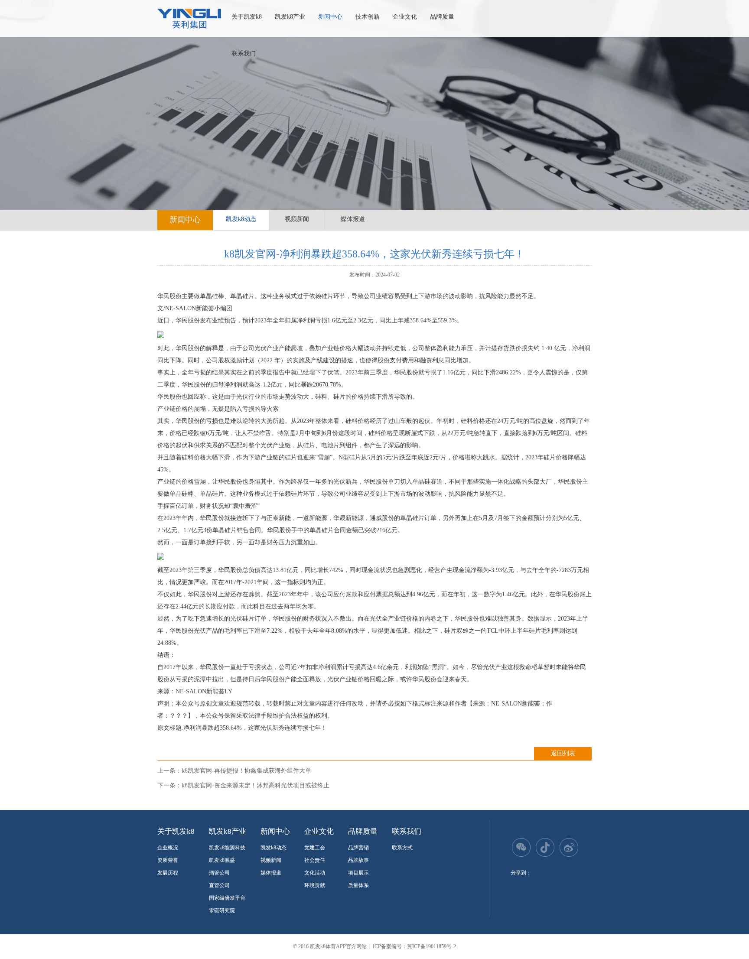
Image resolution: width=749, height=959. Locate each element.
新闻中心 (330, 16)
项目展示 (358, 873)
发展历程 (167, 873)
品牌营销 (358, 848)
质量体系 (358, 885)
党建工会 (314, 848)
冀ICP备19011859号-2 (431, 946)
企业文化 (405, 16)
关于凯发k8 (246, 16)
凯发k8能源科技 (227, 848)
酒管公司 (219, 873)
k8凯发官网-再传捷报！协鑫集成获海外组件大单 (246, 770)
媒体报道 (353, 219)
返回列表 (563, 753)
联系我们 (243, 53)
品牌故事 (358, 860)
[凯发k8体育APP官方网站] (189, 19)
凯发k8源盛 (222, 860)
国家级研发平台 (227, 898)
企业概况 (167, 848)
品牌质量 (442, 16)
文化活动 (314, 873)
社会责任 (314, 860)
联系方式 (402, 848)
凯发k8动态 (241, 219)
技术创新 (367, 16)
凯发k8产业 (290, 16)
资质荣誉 (167, 860)
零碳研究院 (222, 910)
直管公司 (219, 885)
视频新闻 (297, 219)
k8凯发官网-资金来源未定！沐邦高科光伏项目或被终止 (255, 785)
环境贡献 (314, 885)
